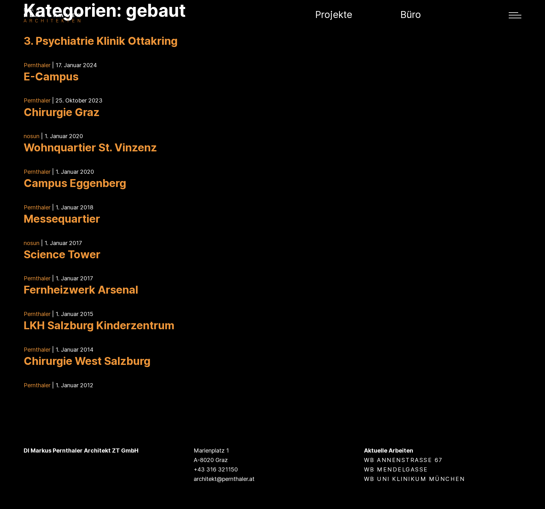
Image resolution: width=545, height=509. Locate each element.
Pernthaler (37, 65)
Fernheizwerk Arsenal (81, 289)
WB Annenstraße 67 (403, 460)
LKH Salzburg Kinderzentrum (99, 325)
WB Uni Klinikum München (414, 479)
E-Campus (51, 76)
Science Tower (62, 254)
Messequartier (62, 218)
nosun (31, 136)
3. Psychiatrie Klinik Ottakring (101, 40)
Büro (410, 14)
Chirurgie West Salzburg (87, 360)
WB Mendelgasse (396, 469)
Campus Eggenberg (75, 183)
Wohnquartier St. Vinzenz (90, 147)
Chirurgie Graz (62, 112)
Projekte (333, 14)
